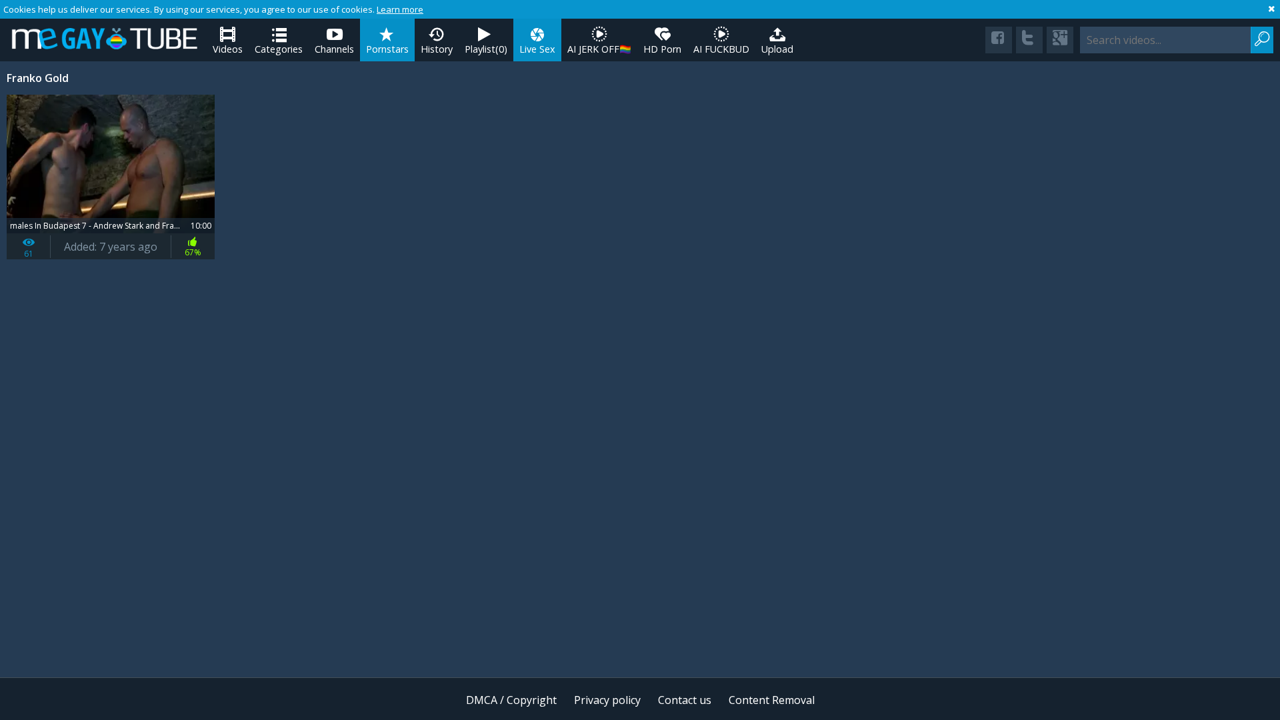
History (437, 49)
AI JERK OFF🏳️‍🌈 (599, 49)
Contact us (684, 700)
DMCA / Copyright (511, 700)
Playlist (486, 49)
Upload (777, 49)
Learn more (400, 9)
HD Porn (662, 49)
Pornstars (387, 49)
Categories (279, 49)
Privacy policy (607, 700)
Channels (334, 49)
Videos (228, 49)
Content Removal (772, 700)
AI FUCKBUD (721, 49)
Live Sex (537, 49)
